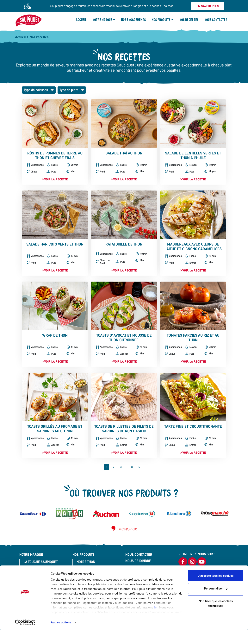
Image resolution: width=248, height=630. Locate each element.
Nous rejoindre (138, 561)
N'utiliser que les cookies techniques (216, 603)
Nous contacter (215, 19)
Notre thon (86, 562)
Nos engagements (133, 19)
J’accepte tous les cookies (215, 575)
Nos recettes (189, 19)
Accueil (81, 19)
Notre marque (102, 19)
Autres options (61, 622)
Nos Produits (161, 19)
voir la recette (56, 179)
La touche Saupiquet (40, 562)
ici (156, 607)
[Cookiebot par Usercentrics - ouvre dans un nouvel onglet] (25, 622)
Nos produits (83, 554)
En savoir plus (207, 6)
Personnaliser (213, 588)
